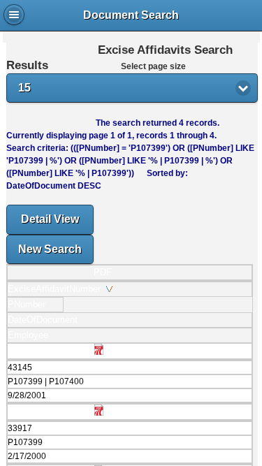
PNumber (29, 304)
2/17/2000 (27, 456)
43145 (20, 367)
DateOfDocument (45, 319)
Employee (31, 335)
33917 (20, 428)
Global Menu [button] (13, 14)
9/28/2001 (27, 395)
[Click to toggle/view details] (129, 403)
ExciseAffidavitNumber (57, 289)
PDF (103, 272)
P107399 (25, 442)
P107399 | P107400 (46, 381)
